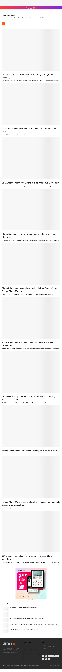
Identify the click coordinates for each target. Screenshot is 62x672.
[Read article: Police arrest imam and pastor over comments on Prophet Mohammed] (31, 318)
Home (3, 11)
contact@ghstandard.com (49, 649)
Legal (29, 651)
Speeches (37, 651)
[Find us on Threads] (54, 656)
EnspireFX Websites (32, 665)
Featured (24, 657)
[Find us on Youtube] (49, 656)
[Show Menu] (3, 7)
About (51, 665)
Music (29, 652)
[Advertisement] (31, 2)
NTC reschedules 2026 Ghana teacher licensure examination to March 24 (27, 613)
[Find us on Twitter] (46, 656)
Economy (24, 649)
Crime (23, 648)
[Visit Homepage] (31, 7)
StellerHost (42, 665)
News (29, 654)
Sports (36, 652)
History (29, 648)
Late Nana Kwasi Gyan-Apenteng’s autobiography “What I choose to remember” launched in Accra (33, 624)
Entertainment (25, 652)
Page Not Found (7, 11)
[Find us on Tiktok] (46, 658)
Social (36, 649)
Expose (23, 655)
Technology (37, 654)
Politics (30, 657)
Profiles (36, 644)
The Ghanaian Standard (9, 665)
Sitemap (58, 665)
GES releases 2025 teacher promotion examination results (23, 607)
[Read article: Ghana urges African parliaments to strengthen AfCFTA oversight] (31, 158)
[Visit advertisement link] (31, 583)
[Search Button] (58, 7)
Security (36, 648)
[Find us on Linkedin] (51, 656)
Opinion (30, 655)
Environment (24, 654)
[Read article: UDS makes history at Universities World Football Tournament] (6, 631)
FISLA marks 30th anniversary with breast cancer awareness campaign (26, 618)
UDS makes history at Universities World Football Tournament (24, 629)
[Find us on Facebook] (43, 656)
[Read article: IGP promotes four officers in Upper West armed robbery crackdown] (31, 532)
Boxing (23, 644)
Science (36, 646)
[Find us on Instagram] (49, 658)
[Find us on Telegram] (43, 658)
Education (24, 651)
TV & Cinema (36, 656)
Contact (54, 665)
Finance (30, 644)
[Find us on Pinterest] (57, 656)
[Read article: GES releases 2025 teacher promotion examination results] (6, 609)
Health (29, 646)
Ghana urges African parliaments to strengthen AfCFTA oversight (30, 183)
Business (24, 646)
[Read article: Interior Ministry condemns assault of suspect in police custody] (31, 426)
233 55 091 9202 (48, 648)
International (31, 649)
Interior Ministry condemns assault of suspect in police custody (30, 451)
